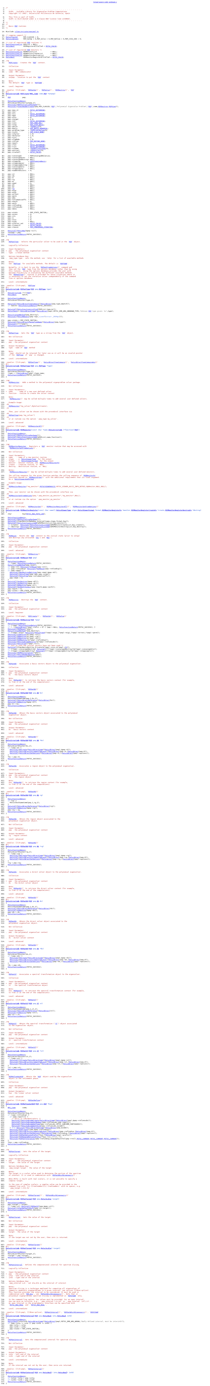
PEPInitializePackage (27, 105)
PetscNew (21, 231)
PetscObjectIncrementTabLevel (33, 751)
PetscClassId (12, 37)
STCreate (23, 1060)
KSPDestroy (22, 640)
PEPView (112, 106)
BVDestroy (22, 585)
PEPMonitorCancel (25, 653)
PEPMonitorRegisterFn (49, 463)
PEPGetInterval (51, 1312)
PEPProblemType (38, 130)
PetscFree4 (40, 633)
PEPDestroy (60, 90)
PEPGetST (17, 991)
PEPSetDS (13, 872)
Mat (48, 538)
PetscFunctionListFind (28, 309)
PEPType (17, 264)
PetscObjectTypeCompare (28, 304)
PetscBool (10, 46)
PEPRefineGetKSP (16, 1076)
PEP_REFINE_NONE (37, 141)
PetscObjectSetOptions (29, 753)
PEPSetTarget (14, 1151)
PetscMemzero (23, 317)
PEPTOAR (38, 83)
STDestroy (22, 634)
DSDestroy (22, 638)
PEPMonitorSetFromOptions (21, 448)
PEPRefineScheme (38, 148)
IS (14, 189)
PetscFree (23, 576)
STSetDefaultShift (26, 1208)
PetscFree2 (24, 574)
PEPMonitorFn (89, 475)
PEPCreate (13, 63)
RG (38, 795)
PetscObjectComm (27, 311)
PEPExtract (36, 150)
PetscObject (46, 304)
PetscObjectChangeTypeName (30, 322)
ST (38, 1003)
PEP (16, 26)
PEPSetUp (32, 90)
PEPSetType (13, 242)
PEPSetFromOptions (49, 267)
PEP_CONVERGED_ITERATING (41, 227)
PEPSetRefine (34, 1100)
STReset (33, 567)
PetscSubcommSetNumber (31, 1122)
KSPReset (41, 569)
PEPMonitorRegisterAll (57, 507)
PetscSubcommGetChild (31, 1126)
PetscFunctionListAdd (27, 437)
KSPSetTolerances (27, 1139)
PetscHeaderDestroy (26, 654)
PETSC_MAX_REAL (16, 1305)
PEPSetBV (13, 664)
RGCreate (23, 855)
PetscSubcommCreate (30, 1120)
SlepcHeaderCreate (26, 106)
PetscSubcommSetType (30, 1124)
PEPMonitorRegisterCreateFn (144, 510)
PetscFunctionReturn (17, 234)
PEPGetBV (17, 680)
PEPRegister (14, 382)
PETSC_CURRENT (83, 1139)
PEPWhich (35, 127)
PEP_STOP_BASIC (37, 125)
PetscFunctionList (14, 44)
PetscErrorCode (12, 94)
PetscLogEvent (12, 39)
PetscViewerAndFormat (24, 479)
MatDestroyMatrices (28, 572)
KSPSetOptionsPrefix (28, 1135)
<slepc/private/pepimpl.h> (27, 32)
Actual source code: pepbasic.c (105, 2)
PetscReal (47, 1316)
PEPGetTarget (34, 1195)
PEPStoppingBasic (38, 161)
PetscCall (12, 105)
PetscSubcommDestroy (27, 642)
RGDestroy (22, 636)
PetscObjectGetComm (35, 1128)
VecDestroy (22, 581)
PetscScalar (46, 1199)
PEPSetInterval (15, 1265)
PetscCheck (13, 311)
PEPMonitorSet (35, 477)
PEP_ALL (29, 1294)
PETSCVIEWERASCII (47, 486)
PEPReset (13, 536)
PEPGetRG (17, 782)
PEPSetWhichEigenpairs (62, 1175)
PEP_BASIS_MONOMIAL (39, 128)
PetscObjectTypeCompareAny (83, 362)
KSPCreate (23, 1129)
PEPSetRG (13, 766)
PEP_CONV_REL (36, 123)
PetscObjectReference (27, 700)
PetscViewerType (28, 459)
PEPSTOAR (72, 1296)
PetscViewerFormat (29, 461)
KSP (39, 1076)
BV (38, 693)
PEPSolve (46, 90)
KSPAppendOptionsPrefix (30, 1137)
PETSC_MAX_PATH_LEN (35, 514)
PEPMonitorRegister (17, 446)
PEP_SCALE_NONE (37, 132)
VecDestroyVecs (24, 587)
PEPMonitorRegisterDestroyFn (178, 510)
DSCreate (23, 958)
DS (38, 901)
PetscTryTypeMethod (16, 315)
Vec (37, 538)
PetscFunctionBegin (16, 101)
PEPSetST (13, 974)
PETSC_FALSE (51, 46)
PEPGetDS (17, 888)
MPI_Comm (34, 94)
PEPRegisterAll (35, 426)
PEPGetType (13, 333)
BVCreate (23, 749)
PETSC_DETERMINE (37, 110)
